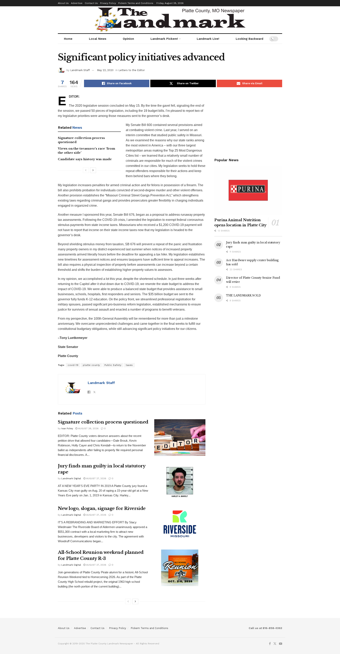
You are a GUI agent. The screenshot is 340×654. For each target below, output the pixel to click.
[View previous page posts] (86, 170)
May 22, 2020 (105, 70)
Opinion (128, 39)
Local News (97, 39)
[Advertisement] (248, 121)
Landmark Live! (208, 39)
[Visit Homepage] (170, 19)
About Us (63, 3)
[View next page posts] (93, 170)
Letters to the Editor (131, 70)
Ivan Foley (67, 428)
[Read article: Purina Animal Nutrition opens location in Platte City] (248, 190)
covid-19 (73, 365)
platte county (91, 365)
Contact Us (91, 3)
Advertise (76, 3)
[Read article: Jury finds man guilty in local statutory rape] (179, 481)
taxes (129, 365)
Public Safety (112, 365)
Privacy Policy (108, 3)
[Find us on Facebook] (270, 643)
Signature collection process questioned (103, 422)
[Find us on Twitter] (274, 643)
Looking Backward (249, 39)
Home (68, 39)
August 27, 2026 (95, 478)
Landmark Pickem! (164, 39)
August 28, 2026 (88, 428)
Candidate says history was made (85, 159)
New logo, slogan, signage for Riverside (102, 508)
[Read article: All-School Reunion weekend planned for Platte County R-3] (179, 567)
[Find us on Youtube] (280, 643)
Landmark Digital (71, 478)
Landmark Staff (80, 70)
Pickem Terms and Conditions (135, 3)
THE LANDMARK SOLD (243, 295)
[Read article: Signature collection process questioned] (179, 437)
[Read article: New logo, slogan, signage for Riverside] (179, 524)
